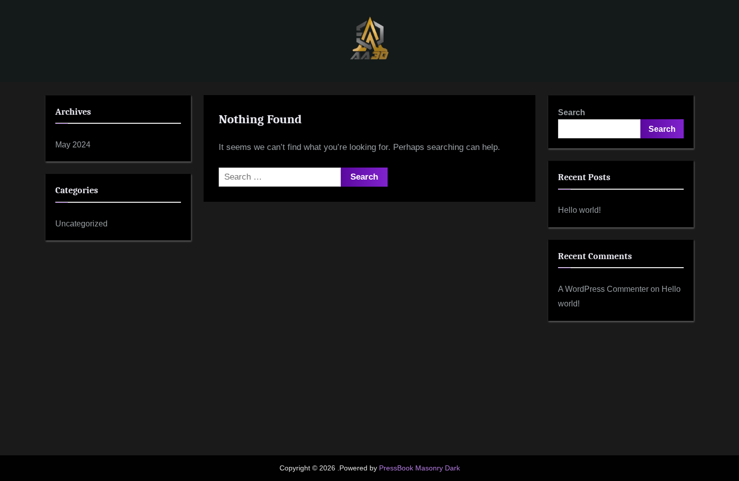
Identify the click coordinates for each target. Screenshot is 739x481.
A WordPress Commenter (603, 288)
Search (571, 112)
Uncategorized (81, 223)
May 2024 (72, 144)
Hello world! (579, 209)
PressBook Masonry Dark (419, 468)
